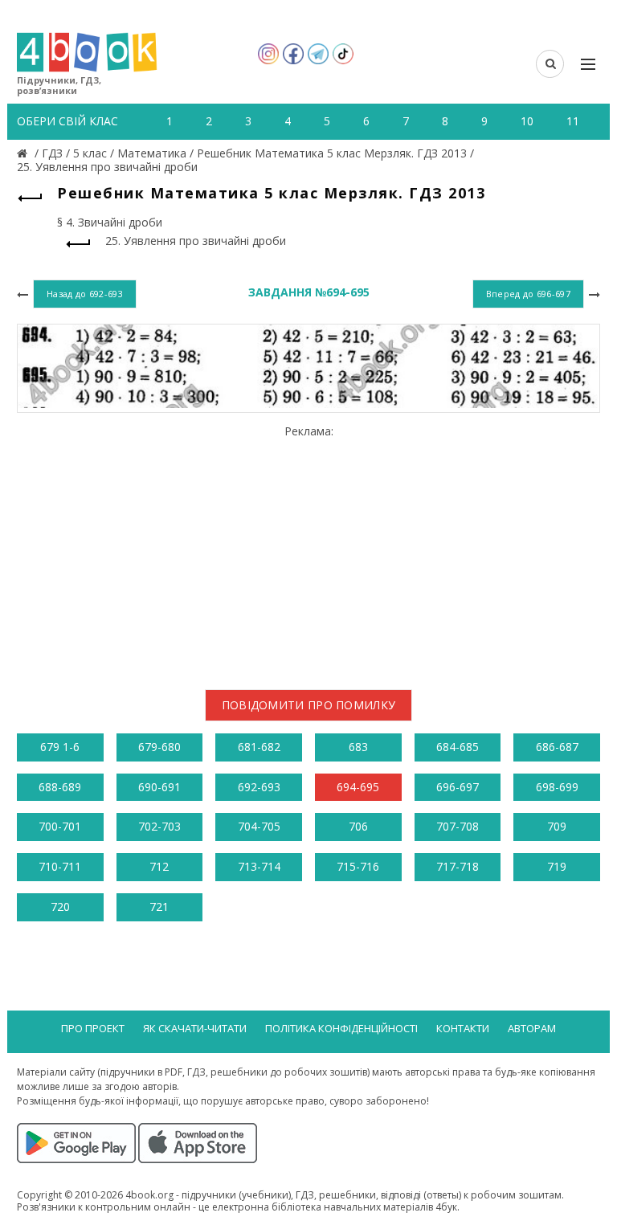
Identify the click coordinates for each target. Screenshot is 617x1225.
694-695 (358, 786)
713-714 (259, 866)
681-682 (259, 746)
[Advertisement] (308, 551)
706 (358, 826)
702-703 (159, 826)
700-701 (60, 826)
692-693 (259, 786)
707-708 (457, 826)
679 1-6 (60, 746)
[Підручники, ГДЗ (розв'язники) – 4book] (24, 153)
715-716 (358, 866)
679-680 (159, 746)
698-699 (557, 786)
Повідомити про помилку (309, 705)
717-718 (457, 866)
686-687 (557, 746)
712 (159, 866)
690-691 (159, 786)
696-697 (457, 786)
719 (556, 866)
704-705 (259, 826)
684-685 (457, 746)
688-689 (60, 786)
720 (60, 906)
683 (358, 746)
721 (159, 906)
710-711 (60, 866)
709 (556, 826)
